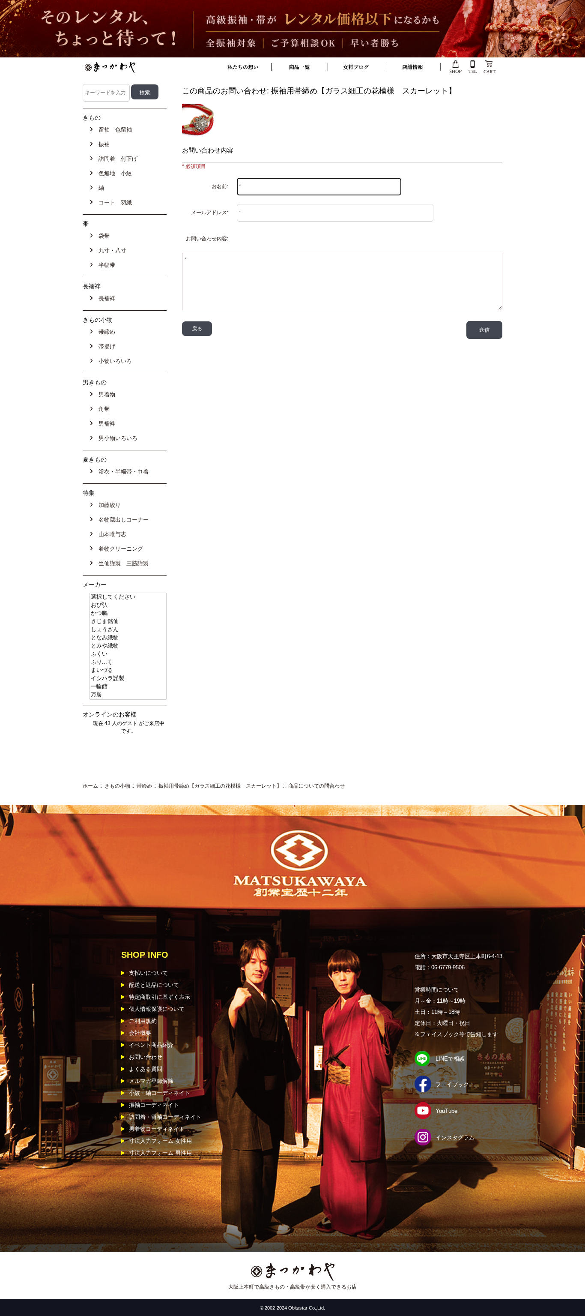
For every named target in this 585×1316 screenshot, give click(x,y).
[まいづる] (128, 670)
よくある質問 (145, 1069)
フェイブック (452, 1084)
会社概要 (140, 1033)
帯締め (144, 786)
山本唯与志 (110, 534)
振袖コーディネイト (154, 1105)
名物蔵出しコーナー (122, 519)
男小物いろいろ (116, 438)
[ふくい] (128, 654)
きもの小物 (117, 786)
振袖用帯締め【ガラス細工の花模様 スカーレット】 (220, 786)
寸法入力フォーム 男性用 (160, 1153)
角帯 (102, 409)
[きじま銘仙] (128, 622)
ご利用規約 (143, 1021)
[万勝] (128, 695)
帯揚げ (105, 346)
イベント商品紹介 (151, 1045)
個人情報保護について (157, 1009)
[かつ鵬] (128, 613)
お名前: (220, 186)
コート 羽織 (113, 202)
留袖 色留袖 (113, 129)
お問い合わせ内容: (207, 239)
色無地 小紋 (113, 173)
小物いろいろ (113, 361)
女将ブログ (356, 66)
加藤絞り (108, 505)
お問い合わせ (145, 1057)
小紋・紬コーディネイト (159, 1093)
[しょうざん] (128, 630)
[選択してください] (128, 597)
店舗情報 (412, 66)
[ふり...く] (128, 662)
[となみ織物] (128, 638)
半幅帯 (105, 265)
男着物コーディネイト (157, 1129)
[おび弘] (128, 605)
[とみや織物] (128, 646)
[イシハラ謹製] (128, 678)
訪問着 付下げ (116, 159)
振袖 (102, 144)
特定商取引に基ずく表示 (159, 997)
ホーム (90, 786)
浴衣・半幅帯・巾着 (122, 471)
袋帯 (102, 236)
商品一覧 (299, 66)
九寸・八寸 (110, 250)
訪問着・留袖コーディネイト (165, 1117)
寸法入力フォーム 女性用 (160, 1141)
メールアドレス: (209, 213)
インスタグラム (455, 1137)
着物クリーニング (119, 549)
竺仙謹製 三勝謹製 (122, 563)
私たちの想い (242, 66)
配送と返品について (154, 985)
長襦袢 (105, 298)
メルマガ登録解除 (151, 1081)
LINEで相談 (450, 1058)
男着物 (105, 394)
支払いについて (148, 973)
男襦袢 (105, 423)
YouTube (446, 1111)
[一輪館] (128, 687)
